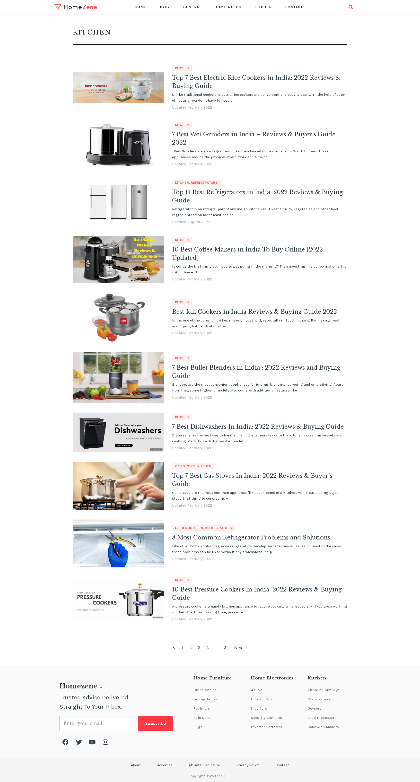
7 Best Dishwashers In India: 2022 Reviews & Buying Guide (258, 426)
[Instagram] (105, 742)
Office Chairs (204, 690)
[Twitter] (79, 742)
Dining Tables (205, 699)
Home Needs (227, 7)
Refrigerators (204, 183)
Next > (240, 647)
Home (141, 7)
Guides (181, 528)
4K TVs (256, 690)
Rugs (197, 727)
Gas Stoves (185, 466)
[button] (136, 765)
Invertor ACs (262, 699)
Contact (294, 7)
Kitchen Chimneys (324, 690)
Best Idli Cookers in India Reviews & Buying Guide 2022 (254, 311)
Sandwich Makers (323, 727)
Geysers (315, 708)
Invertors (259, 708)
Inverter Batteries (266, 727)
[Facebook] (65, 742)
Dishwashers (319, 699)
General (192, 7)
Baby (165, 7)
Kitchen (263, 7)
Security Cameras (266, 717)
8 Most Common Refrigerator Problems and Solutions (251, 537)
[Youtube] (92, 742)
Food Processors (322, 717)
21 (226, 647)
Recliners (201, 708)
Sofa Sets (201, 717)
